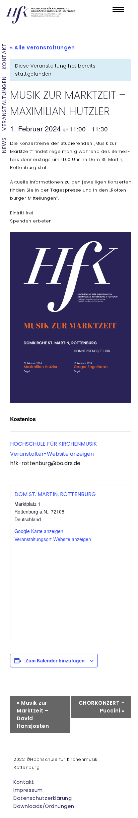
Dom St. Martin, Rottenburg (55, 494)
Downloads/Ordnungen (43, 806)
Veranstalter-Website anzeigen (52, 454)
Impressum (28, 789)
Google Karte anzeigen (38, 531)
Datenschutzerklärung (42, 798)
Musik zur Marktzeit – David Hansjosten (33, 714)
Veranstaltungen (4, 104)
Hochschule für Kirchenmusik (53, 444)
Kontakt (4, 56)
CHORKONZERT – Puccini (102, 706)
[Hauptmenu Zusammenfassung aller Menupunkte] (118, 9)
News (4, 145)
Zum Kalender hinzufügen (55, 660)
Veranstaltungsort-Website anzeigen (52, 539)
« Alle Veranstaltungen (42, 47)
